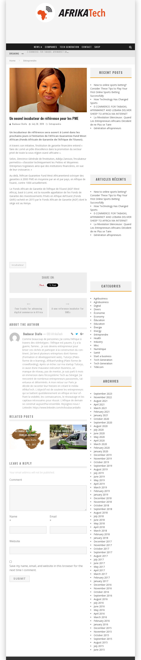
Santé (97, 352)
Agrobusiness (101, 302)
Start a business (102, 356)
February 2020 (102, 447)
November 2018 (103, 501)
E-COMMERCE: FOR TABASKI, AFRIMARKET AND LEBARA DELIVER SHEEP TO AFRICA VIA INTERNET (110, 110)
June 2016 (99, 606)
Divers (97, 309)
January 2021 (101, 415)
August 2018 (101, 512)
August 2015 (101, 642)
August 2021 (101, 400)
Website (14, 541)
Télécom (99, 367)
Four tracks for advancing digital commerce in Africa (28, 310)
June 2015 (99, 649)
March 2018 (100, 530)
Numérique (100, 349)
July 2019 (99, 473)
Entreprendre (55, 124)
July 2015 (99, 646)
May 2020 (99, 437)
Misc (96, 345)
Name (13, 518)
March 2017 (100, 574)
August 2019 (101, 469)
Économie (99, 313)
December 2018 (103, 498)
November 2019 (103, 458)
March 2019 (100, 487)
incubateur (18, 265)
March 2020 (100, 444)
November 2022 (103, 397)
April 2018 (99, 527)
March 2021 (100, 408)
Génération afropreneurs (107, 128)
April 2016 (99, 613)
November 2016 (103, 588)
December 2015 (103, 628)
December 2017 (103, 541)
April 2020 (99, 440)
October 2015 (101, 635)
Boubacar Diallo (19, 124)
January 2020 (101, 451)
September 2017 (103, 552)
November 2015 (103, 631)
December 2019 (103, 455)
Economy (99, 316)
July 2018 (99, 516)
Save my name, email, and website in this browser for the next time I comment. (46, 568)
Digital (97, 305)
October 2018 (101, 505)
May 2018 (99, 523)
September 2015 (103, 638)
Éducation (99, 320)
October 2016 (101, 592)
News (37, 47)
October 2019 (101, 462)
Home (12, 60)
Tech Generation (69, 47)
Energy (97, 331)
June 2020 (99, 433)
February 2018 (102, 534)
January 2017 (101, 581)
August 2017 (101, 555)
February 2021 (102, 411)
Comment (15, 480)
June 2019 (99, 476)
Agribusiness (101, 298)
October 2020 (101, 418)
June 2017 (99, 563)
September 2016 (103, 595)
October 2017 (101, 548)
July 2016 (99, 602)
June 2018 (99, 519)
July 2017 (99, 559)
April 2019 (99, 483)
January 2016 (101, 624)
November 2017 (103, 545)
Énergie (98, 327)
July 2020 (99, 429)
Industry (98, 341)
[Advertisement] (48, 231)
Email (53, 518)
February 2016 (102, 620)
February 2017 (102, 577)
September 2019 (103, 465)
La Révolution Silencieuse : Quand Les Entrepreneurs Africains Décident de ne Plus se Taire (110, 121)
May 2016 (99, 610)
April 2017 (99, 570)
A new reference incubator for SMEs (68, 310)
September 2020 (103, 422)
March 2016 (100, 617)
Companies (51, 47)
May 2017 (99, 566)
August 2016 (101, 599)
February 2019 (102, 491)
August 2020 (101, 426)
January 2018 (101, 537)
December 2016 (103, 584)
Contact (87, 47)
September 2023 (103, 393)
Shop (97, 47)
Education (99, 323)
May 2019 (99, 480)
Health (97, 338)
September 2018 (103, 509)
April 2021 (99, 404)
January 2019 (101, 494)
